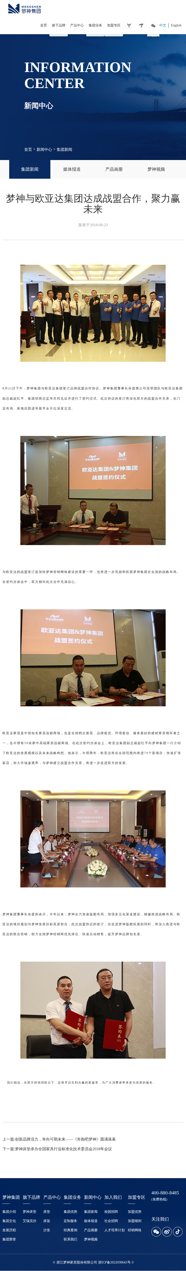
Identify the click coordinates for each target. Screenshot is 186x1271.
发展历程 (9, 1230)
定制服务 (70, 1221)
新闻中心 (44, 149)
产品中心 (77, 25)
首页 (43, 25)
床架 (46, 1221)
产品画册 (91, 1230)
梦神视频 (91, 1239)
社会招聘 (111, 1221)
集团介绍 (9, 1212)
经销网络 (134, 1230)
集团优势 (70, 1212)
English (176, 25)
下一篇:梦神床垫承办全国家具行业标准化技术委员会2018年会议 (57, 1149)
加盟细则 (134, 1221)
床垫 (46, 1212)
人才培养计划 (114, 1230)
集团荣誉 (9, 1239)
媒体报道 (91, 1221)
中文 (162, 25)
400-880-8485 (165, 1192)
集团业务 (95, 25)
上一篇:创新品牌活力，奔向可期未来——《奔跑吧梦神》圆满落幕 (59, 1139)
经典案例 (70, 1230)
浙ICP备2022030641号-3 (115, 1262)
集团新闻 (64, 149)
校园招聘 (111, 1212)
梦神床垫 (29, 1212)
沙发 (46, 1230)
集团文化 (9, 1221)
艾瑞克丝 (29, 1221)
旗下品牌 (58, 25)
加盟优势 (134, 1212)
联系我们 (70, 1239)
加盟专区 (114, 25)
